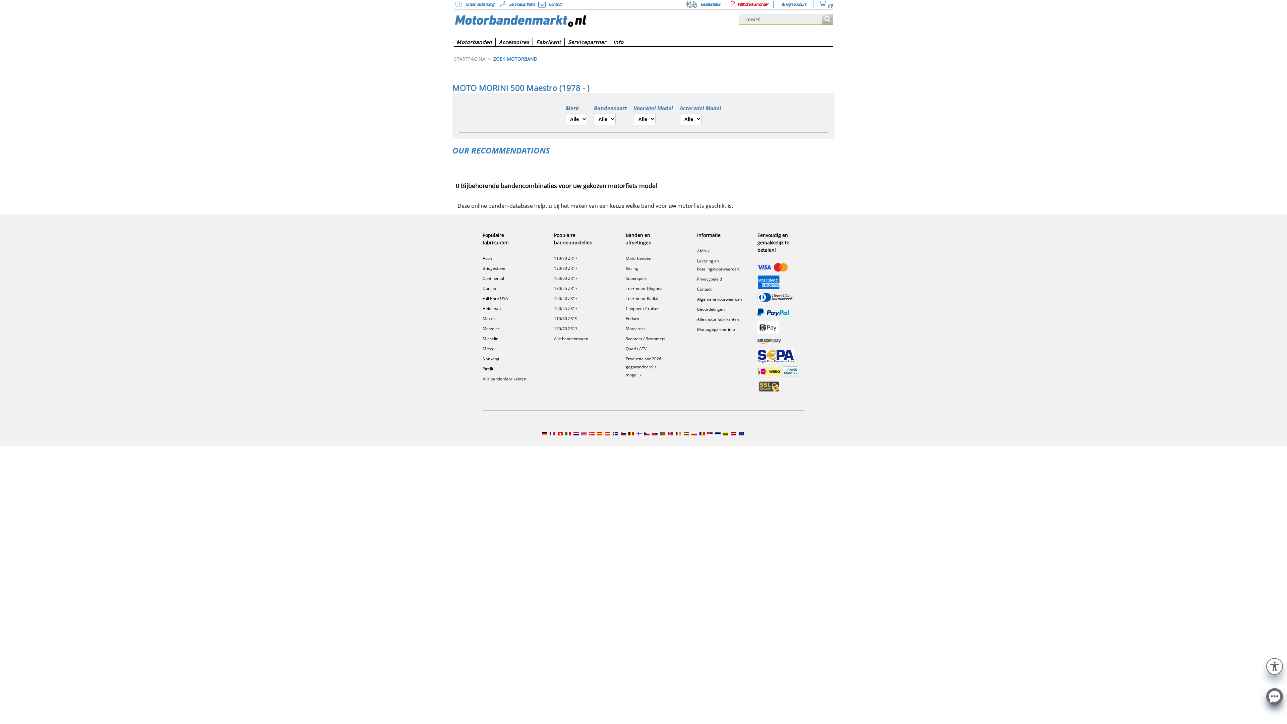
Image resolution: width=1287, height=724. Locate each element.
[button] (1274, 665)
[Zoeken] (827, 19)
